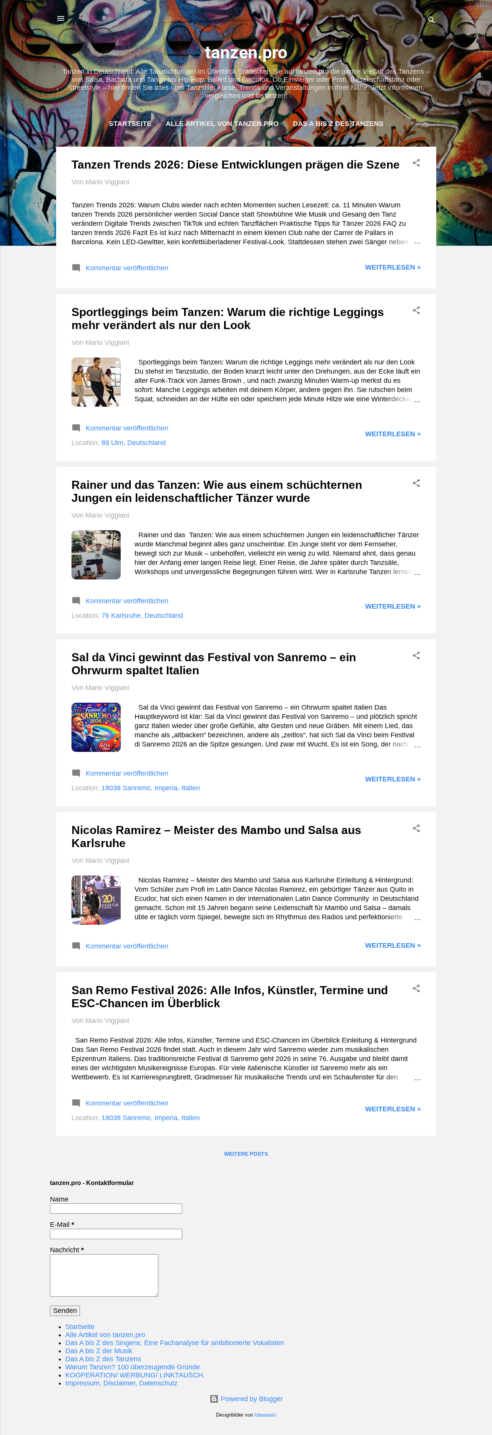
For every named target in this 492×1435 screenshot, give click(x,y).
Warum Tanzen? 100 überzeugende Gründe (132, 1367)
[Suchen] (431, 21)
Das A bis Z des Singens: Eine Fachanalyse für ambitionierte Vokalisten (174, 1343)
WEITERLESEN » (393, 267)
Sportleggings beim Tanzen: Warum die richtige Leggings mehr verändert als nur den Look (227, 318)
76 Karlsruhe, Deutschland (142, 615)
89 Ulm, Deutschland (133, 443)
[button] (416, 164)
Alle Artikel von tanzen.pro (222, 123)
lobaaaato (265, 1415)
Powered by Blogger (251, 1399)
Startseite (130, 123)
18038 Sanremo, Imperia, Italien (150, 788)
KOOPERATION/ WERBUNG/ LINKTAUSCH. (135, 1375)
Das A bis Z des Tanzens (338, 123)
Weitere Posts (246, 1154)
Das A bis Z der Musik (98, 1351)
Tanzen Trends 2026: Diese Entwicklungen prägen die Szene (235, 164)
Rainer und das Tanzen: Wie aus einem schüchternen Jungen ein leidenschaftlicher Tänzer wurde (216, 491)
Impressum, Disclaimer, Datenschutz (121, 1383)
